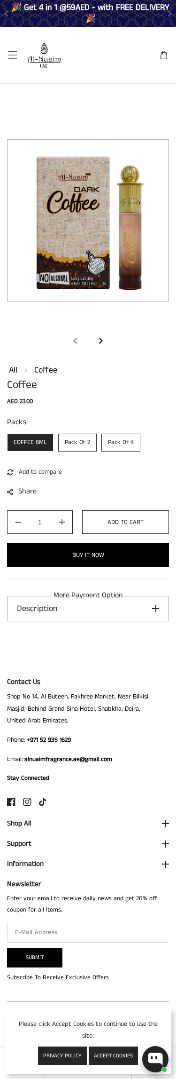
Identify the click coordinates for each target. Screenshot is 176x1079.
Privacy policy (62, 1056)
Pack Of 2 (77, 442)
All (13, 370)
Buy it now (88, 555)
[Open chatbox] (155, 1059)
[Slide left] (76, 341)
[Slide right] (101, 341)
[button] (12, 55)
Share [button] (27, 491)
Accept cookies (113, 1056)
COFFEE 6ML (30, 442)
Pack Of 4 (121, 442)
